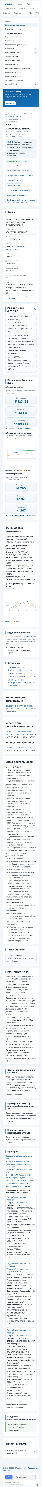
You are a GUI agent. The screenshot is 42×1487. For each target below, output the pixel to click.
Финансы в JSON (13, 185)
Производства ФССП (13, 72)
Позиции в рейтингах (13, 29)
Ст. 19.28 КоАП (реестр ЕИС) (18, 1175)
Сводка (8, 21)
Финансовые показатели (14, 33)
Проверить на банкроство (17, 1161)
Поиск (29, 4)
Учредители (20, 49)
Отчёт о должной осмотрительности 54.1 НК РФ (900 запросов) (21, 201)
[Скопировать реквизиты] (35, 309)
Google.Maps (10, 298)
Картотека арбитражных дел (18, 1186)
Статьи (31, 8)
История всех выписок (13, 116)
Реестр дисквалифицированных (17, 68)
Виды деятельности (20, 53)
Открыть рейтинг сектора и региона (20, 515)
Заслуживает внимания (14, 80)
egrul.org (7, 4)
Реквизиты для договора (15, 25)
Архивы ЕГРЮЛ (9, 8)
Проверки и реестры (13, 76)
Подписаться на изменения (17, 190)
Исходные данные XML (16, 176)
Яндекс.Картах (29, 296)
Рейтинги (6, 13)
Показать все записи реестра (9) (21, 1451)
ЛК (30, 13)
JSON (31, 176)
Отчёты (22, 8)
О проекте (19, 4)
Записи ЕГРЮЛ (20, 84)
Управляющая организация (15, 45)
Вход (37, 13)
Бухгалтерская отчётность (20, 673)
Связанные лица (11, 64)
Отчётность (9, 41)
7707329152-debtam (28, 637)
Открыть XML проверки (17, 1202)
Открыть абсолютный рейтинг (18, 428)
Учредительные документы (17, 195)
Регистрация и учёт (12, 60)
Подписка (17, 13)
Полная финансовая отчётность (22, 676)
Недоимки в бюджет (13, 37)
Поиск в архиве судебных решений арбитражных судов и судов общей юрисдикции (19, 1180)
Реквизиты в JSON (14, 180)
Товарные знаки (11, 57)
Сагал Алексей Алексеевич (17, 747)
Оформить (10, 103)
